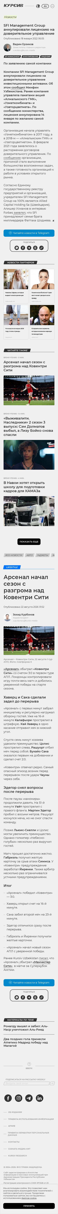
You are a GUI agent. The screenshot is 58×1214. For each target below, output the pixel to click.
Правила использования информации (31, 1119)
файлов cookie (29, 1198)
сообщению (12, 158)
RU (45, 6)
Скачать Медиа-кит (19, 1149)
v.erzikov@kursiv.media (24, 50)
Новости (10, 17)
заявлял (20, 212)
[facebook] (8, 1098)
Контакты (13, 1142)
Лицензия (45, 57)
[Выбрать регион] (38, 6)
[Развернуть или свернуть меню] (52, 6)
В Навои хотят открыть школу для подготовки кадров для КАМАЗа (24, 487)
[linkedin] (39, 1098)
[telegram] (29, 1098)
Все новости (14, 555)
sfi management (12, 57)
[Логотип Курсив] (13, 5)
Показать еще (29, 541)
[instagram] (18, 1098)
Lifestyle (12, 567)
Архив (11, 1126)
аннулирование (30, 57)
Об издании (15, 1112)
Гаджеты (43, 555)
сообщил (18, 87)
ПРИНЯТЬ (29, 1206)
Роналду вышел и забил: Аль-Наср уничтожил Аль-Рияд (26, 1028)
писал (43, 958)
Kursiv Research (17, 1156)
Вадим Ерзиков (23, 44)
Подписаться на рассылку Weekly (25, 1079)
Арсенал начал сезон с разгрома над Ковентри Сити (25, 366)
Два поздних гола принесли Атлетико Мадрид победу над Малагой (26, 1042)
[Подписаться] (52, 1083)
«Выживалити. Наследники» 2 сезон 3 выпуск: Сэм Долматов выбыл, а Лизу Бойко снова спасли (28, 426)
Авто (29, 555)
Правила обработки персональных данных (28, 1134)
